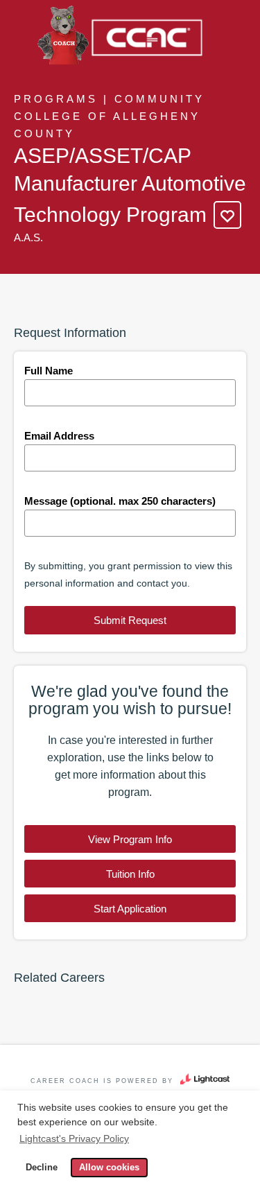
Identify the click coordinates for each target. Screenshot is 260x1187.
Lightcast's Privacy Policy (74, 1138)
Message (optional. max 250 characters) (120, 501)
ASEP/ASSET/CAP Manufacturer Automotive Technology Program (130, 185)
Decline (42, 1167)
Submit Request (130, 620)
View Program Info (130, 839)
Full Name (48, 370)
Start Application (130, 909)
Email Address (59, 436)
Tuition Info (130, 874)
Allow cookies (109, 1167)
